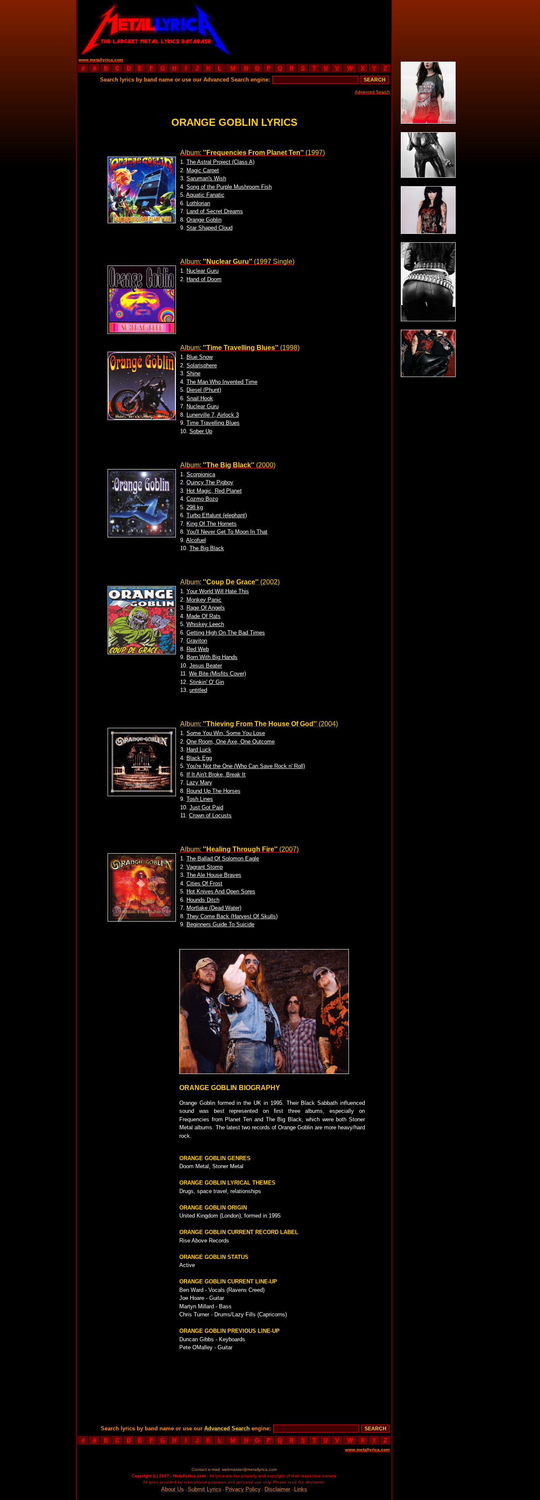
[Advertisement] (313, 27)
